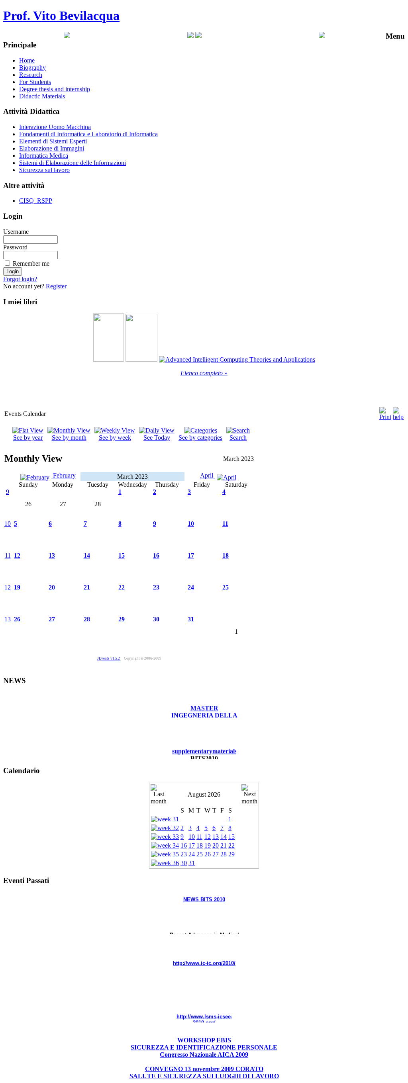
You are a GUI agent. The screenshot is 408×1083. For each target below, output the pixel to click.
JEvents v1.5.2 (109, 658)
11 (225, 523)
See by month (69, 437)
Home (27, 60)
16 (156, 555)
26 (17, 619)
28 (87, 619)
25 (225, 587)
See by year (28, 437)
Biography (32, 67)
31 (191, 619)
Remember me (31, 263)
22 (121, 587)
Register (56, 286)
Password (15, 247)
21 (87, 587)
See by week (115, 437)
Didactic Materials (42, 96)
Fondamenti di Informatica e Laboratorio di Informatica (88, 134)
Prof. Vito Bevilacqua (61, 15)
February (63, 475)
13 (52, 555)
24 (191, 587)
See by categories (200, 437)
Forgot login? (20, 279)
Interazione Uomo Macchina (55, 126)
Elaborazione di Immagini (51, 148)
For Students (35, 81)
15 (121, 555)
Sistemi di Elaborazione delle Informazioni (72, 162)
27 (52, 619)
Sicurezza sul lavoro (44, 169)
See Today (156, 437)
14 (87, 555)
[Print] (385, 411)
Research (30, 74)
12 (17, 555)
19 (17, 587)
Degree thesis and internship (54, 89)
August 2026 (204, 794)
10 (7, 523)
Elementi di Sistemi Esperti (53, 141)
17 (191, 555)
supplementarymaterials (204, 745)
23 (156, 587)
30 (156, 619)
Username (16, 231)
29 (121, 619)
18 (225, 555)
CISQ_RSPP (35, 200)
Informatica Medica (43, 155)
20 (52, 587)
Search (238, 437)
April (207, 475)
